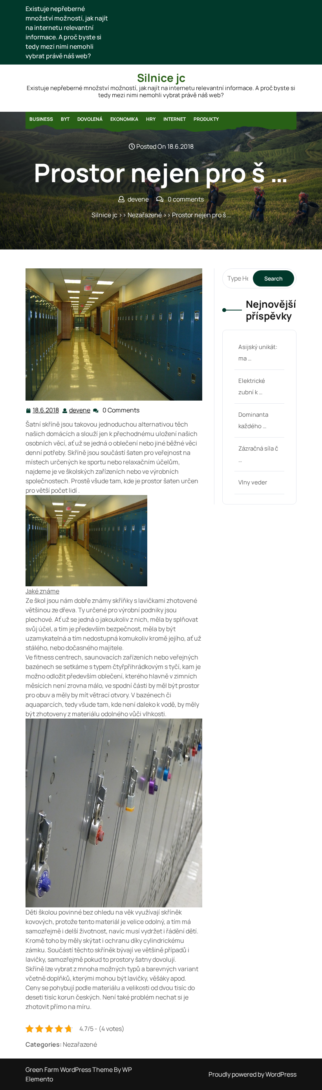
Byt (65, 119)
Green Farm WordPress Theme (70, 1069)
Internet (174, 119)
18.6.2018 (46, 410)
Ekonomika (124, 119)
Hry (151, 119)
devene (80, 410)
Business (41, 119)
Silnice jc (161, 77)
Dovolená (89, 119)
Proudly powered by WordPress (252, 1074)
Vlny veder (252, 482)
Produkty (206, 119)
